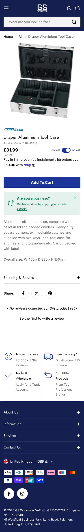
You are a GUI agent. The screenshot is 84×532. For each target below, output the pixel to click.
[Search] (74, 22)
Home (8, 36)
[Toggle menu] (6, 8)
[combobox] (42, 22)
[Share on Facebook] (23, 293)
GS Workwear (24, 510)
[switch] (66, 150)
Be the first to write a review (42, 318)
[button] (42, 318)
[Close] (75, 197)
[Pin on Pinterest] (50, 293)
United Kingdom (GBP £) (29, 461)
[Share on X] (36, 293)
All (21, 36)
